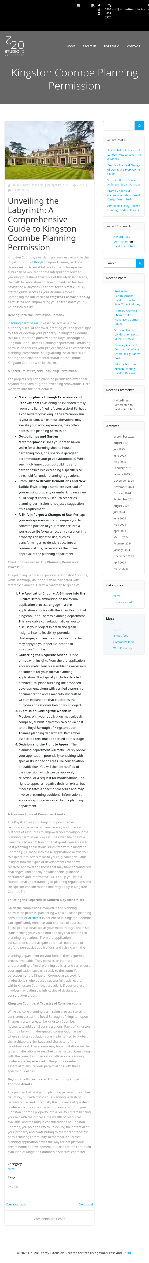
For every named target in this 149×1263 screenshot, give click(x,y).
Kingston (40, 262)
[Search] (139, 125)
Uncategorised (122, 602)
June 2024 (119, 518)
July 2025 (119, 449)
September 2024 (123, 499)
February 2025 (122, 468)
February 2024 (122, 543)
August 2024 (121, 506)
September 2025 (123, 436)
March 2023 (120, 568)
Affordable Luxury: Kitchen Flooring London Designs (125, 368)
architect (34, 918)
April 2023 (119, 562)
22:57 (80, 185)
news (11, 1169)
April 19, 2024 (59, 185)
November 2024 (123, 487)
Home (71, 46)
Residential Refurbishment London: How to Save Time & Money (124, 154)
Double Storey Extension (27, 185)
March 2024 (120, 537)
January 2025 (121, 474)
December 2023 (123, 556)
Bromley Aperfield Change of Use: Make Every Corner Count (124, 169)
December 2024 (123, 480)
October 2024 (122, 493)
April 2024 (119, 531)
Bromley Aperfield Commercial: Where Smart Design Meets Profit (123, 195)
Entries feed (120, 635)
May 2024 (119, 524)
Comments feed (123, 642)
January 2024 (121, 550)
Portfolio (111, 46)
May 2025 (119, 462)
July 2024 (119, 512)
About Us (89, 46)
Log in (117, 629)
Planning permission (23, 323)
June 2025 (119, 455)
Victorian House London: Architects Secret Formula (126, 334)
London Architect (124, 246)
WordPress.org (122, 648)
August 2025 (121, 443)
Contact (133, 46)
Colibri (127, 1253)
